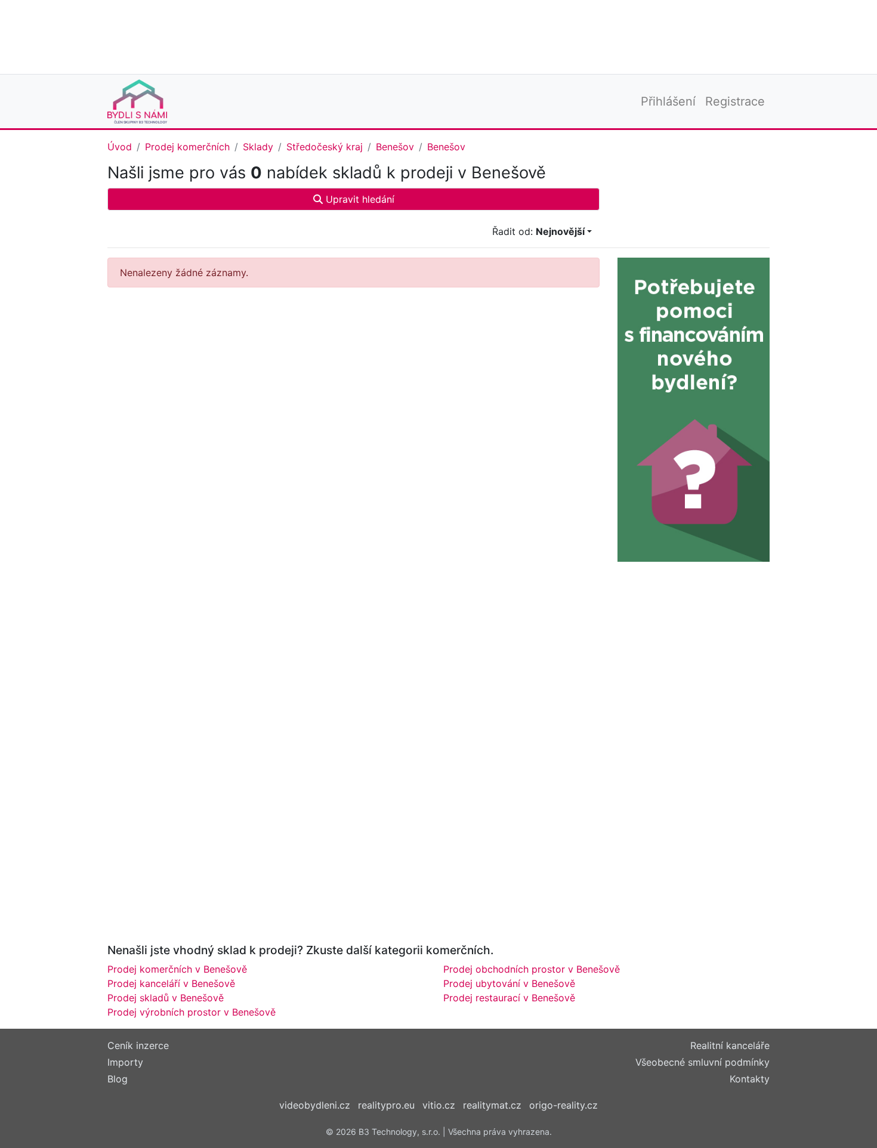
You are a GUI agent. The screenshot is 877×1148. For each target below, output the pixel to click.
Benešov (395, 147)
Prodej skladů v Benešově (165, 998)
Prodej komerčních (187, 147)
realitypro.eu (386, 1105)
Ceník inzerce (138, 1045)
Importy (125, 1062)
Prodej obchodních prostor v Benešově (531, 969)
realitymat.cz (492, 1105)
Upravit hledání (358, 199)
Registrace (735, 101)
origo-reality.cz (563, 1105)
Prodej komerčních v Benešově (177, 969)
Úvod (119, 147)
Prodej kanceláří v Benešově (171, 983)
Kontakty (750, 1079)
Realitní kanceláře (730, 1045)
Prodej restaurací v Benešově (509, 998)
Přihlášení (668, 101)
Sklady (258, 147)
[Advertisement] (438, 36)
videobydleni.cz (314, 1105)
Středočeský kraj (324, 147)
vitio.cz (438, 1105)
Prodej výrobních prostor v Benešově (191, 1012)
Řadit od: (538, 231)
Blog (117, 1079)
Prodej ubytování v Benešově (509, 983)
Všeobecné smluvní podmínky (702, 1062)
